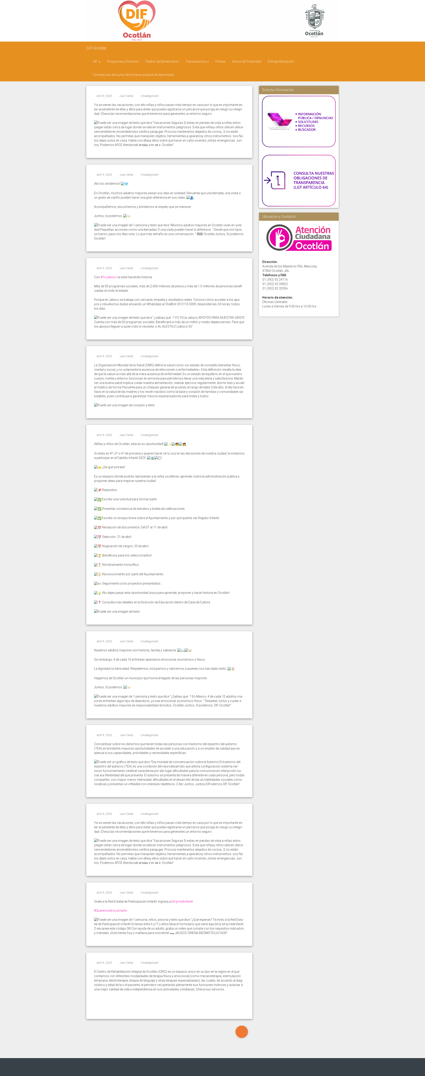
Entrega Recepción (281, 61)
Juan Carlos (126, 96)
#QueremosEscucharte (110, 910)
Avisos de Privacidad (246, 61)
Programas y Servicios (123, 61)
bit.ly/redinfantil (182, 901)
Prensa (220, 61)
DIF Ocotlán (96, 48)
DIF (95, 61)
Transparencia (196, 61)
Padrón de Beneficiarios (162, 61)
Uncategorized (149, 96)
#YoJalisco (108, 277)
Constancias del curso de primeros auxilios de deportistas (133, 75)
